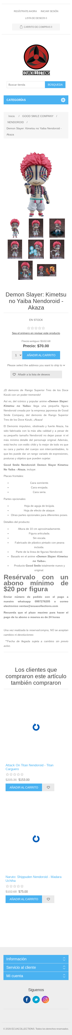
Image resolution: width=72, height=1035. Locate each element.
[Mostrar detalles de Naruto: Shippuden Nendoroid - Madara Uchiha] (36, 839)
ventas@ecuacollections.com (38, 606)
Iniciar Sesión (49, 11)
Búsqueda (55, 84)
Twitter (36, 999)
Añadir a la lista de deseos (34, 374)
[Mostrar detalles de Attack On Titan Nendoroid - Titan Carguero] (36, 727)
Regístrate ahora (25, 11)
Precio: (29, 346)
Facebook (27, 999)
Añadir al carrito (41, 355)
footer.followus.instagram (45, 999)
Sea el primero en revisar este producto (36, 333)
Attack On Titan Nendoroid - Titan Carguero (29, 767)
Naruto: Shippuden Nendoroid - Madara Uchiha (33, 879)
